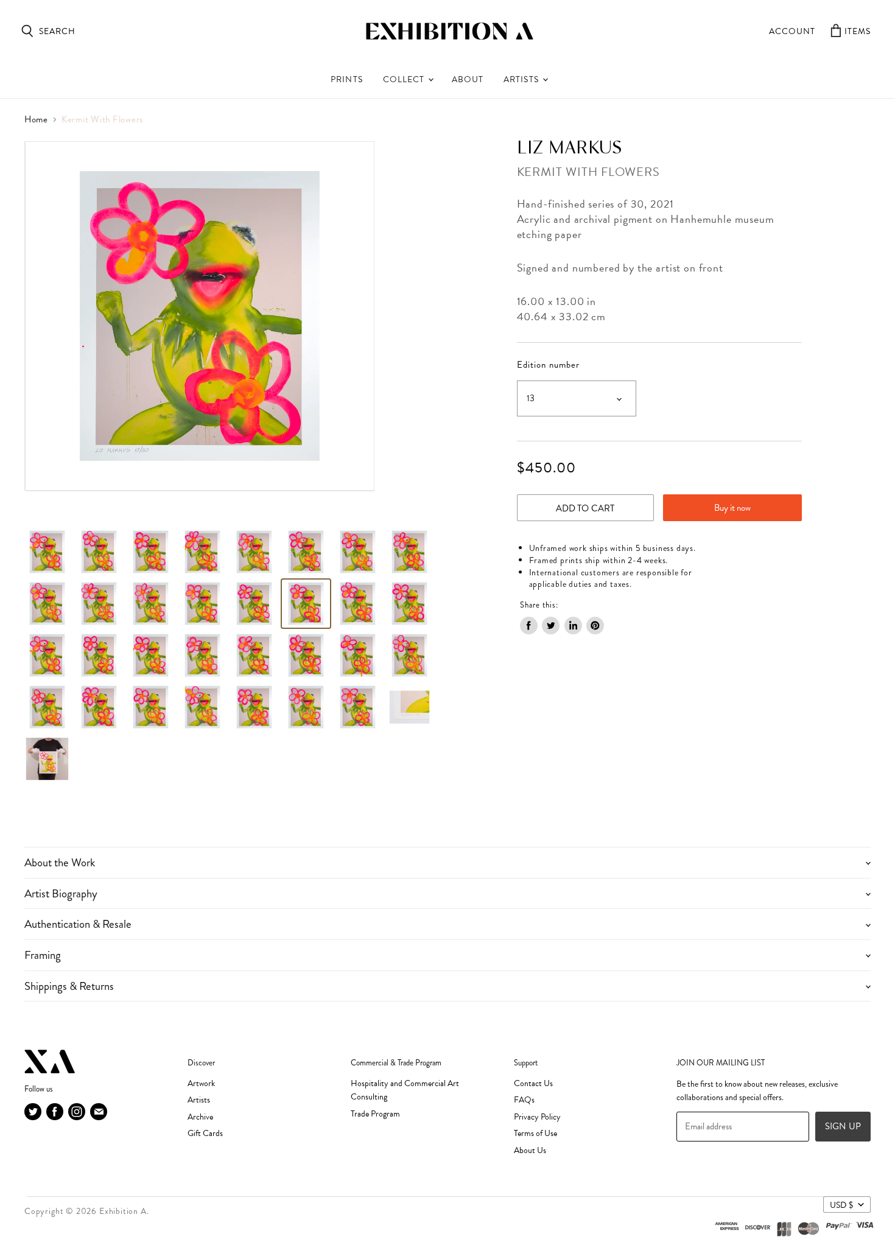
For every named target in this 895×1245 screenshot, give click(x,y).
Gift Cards (205, 1133)
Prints (346, 79)
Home (36, 119)
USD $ (841, 1205)
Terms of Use (535, 1133)
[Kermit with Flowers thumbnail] (47, 552)
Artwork (201, 1083)
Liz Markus (570, 148)
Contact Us (533, 1083)
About (467, 79)
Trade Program (375, 1113)
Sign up (843, 1126)
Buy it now (732, 507)
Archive (200, 1116)
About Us (530, 1150)
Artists (522, 79)
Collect (405, 79)
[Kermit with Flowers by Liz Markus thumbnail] (47, 604)
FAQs (524, 1099)
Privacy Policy (537, 1116)
